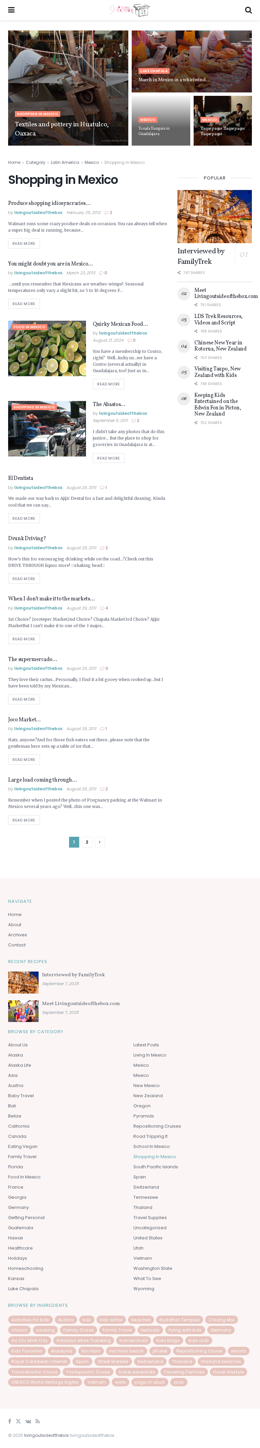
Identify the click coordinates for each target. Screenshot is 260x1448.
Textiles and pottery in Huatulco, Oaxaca (62, 129)
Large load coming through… (42, 780)
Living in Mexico (150, 1055)
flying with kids (185, 1330)
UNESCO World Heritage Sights (45, 1382)
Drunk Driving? (27, 538)
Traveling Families (184, 1372)
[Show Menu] (11, 10)
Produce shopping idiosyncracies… (49, 203)
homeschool (134, 1340)
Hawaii (15, 1238)
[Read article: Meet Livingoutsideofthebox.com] (23, 1011)
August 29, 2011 (81, 487)
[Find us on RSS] (38, 1422)
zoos (179, 1382)
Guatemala (20, 1228)
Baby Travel (21, 1095)
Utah (138, 1248)
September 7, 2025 (154, 145)
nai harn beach (126, 1351)
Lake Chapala (154, 70)
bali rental (111, 1320)
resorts (238, 1351)
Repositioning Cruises (157, 1126)
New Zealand (148, 1095)
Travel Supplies (150, 1217)
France (15, 1187)
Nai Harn (91, 1351)
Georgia (17, 1197)
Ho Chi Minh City (30, 1340)
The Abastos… (109, 404)
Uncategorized (150, 1228)
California (18, 1126)
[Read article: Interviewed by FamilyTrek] (214, 216)
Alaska (15, 1055)
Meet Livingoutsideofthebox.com (226, 293)
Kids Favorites (27, 1351)
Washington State (152, 1268)
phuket (160, 1351)
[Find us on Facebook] (9, 1422)
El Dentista (20, 478)
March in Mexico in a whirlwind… (174, 80)
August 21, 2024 (108, 340)
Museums (62, 1351)
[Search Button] (248, 10)
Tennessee (145, 1197)
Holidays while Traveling (84, 1340)
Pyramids (143, 1116)
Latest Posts (146, 1045)
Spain (139, 1177)
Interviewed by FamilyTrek (200, 256)
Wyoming (143, 1288)
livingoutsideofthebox (40, 145)
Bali (12, 1106)
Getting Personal (26, 1217)
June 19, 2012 (210, 145)
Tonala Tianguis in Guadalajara (154, 131)
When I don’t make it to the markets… (51, 599)
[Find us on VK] (28, 1422)
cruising (45, 1330)
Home (14, 162)
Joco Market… (24, 720)
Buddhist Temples (179, 1320)
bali (87, 1320)
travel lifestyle (228, 1372)
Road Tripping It (150, 1136)
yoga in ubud (150, 1382)
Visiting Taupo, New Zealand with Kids (217, 372)
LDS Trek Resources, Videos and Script (218, 319)
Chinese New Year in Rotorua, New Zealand (220, 346)
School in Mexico (151, 1146)
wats (120, 1382)
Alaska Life (19, 1065)
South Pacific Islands (155, 1167)
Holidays (17, 1258)
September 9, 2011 (110, 420)
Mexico (147, 119)
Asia (13, 1075)
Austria (15, 1085)
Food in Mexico (29, 326)
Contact (17, 945)
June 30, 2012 (149, 91)
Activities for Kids (30, 1320)
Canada (17, 1136)
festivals (150, 1330)
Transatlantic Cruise (34, 1372)
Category (35, 162)
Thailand (142, 1207)
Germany (18, 1207)
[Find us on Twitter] (18, 1422)
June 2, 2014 (74, 145)
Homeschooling (25, 1268)
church (19, 1330)
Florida (15, 1167)
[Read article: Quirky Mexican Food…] (47, 348)
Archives (17, 935)
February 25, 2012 (83, 212)
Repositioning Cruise (199, 1351)
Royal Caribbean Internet (39, 1361)
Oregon (142, 1106)
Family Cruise (78, 1330)
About (14, 924)
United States (147, 1238)
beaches (141, 1320)
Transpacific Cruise (88, 1372)
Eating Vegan (23, 1146)
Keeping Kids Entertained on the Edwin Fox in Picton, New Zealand (217, 405)
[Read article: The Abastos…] (47, 428)
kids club (199, 1340)
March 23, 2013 (80, 273)
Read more (26, 242)
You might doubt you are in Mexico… (50, 264)
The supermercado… (32, 659)
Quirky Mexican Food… (120, 324)
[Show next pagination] (100, 842)
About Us (18, 1045)
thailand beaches (221, 1361)
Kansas (16, 1278)
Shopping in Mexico (37, 113)
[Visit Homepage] (130, 10)
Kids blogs (168, 1340)
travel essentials (137, 1372)
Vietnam (142, 1258)
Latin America (65, 162)
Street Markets (113, 1361)
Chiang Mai (222, 1320)
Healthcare (20, 1248)
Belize (14, 1116)
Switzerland (146, 1187)
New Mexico (146, 1085)
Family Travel (22, 1156)
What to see (147, 1278)
